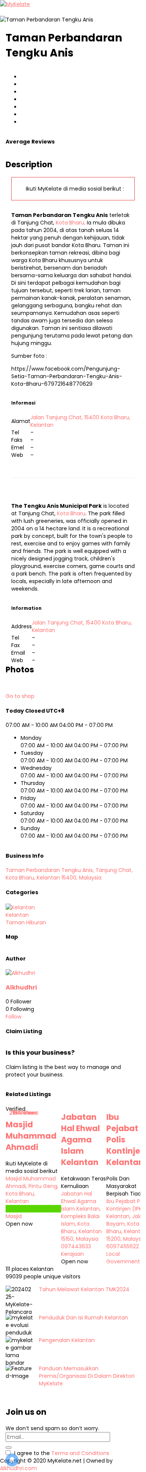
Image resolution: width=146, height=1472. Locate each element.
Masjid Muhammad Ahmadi (31, 1136)
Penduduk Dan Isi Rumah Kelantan (83, 1317)
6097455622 (122, 1246)
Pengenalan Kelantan (67, 1340)
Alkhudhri (21, 987)
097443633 (76, 1246)
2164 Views (23, 1112)
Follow (13, 1016)
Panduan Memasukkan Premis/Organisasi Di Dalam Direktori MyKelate (86, 1376)
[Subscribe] (9, 1447)
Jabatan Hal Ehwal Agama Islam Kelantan (80, 1140)
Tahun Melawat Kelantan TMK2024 (84, 1289)
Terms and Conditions (80, 1453)
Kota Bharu (70, 222)
